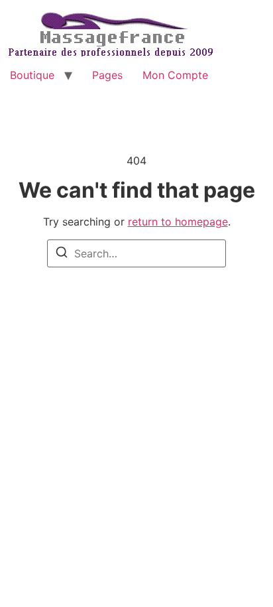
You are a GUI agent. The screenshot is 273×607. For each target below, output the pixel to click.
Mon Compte (175, 75)
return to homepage (178, 221)
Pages (107, 75)
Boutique (32, 75)
